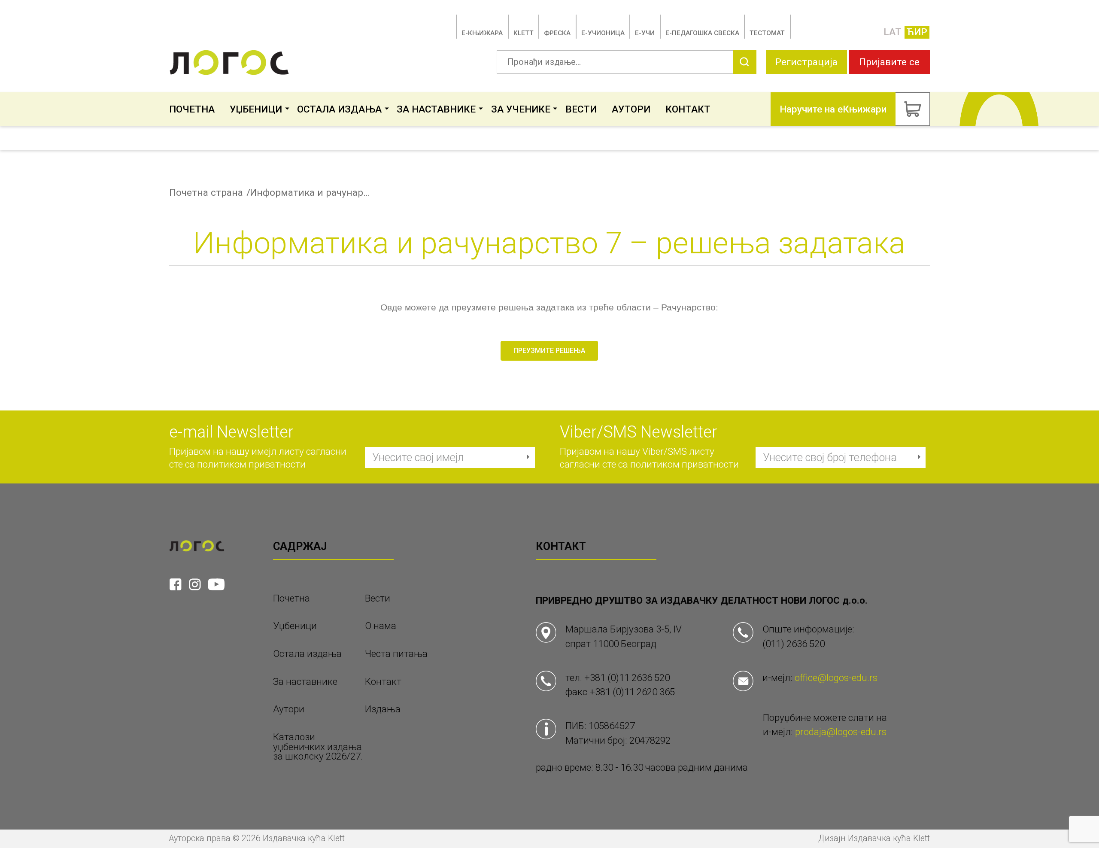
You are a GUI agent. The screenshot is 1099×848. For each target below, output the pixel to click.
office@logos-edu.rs (836, 677)
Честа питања (396, 654)
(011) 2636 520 (793, 643)
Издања (383, 709)
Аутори (631, 109)
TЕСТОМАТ (767, 33)
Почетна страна (206, 193)
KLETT (523, 33)
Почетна (192, 109)
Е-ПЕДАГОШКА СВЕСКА (702, 33)
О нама (380, 626)
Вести (581, 109)
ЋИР (916, 31)
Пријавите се (889, 61)
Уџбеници (256, 109)
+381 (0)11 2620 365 (632, 691)
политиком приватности (251, 464)
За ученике (520, 109)
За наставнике (436, 109)
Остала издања (339, 109)
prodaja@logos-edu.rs (840, 731)
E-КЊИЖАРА (482, 33)
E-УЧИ (645, 33)
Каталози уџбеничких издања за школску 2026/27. (318, 746)
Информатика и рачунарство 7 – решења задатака (310, 193)
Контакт (687, 109)
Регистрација (806, 61)
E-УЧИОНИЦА (603, 33)
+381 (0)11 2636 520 (627, 677)
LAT (892, 31)
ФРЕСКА (557, 33)
